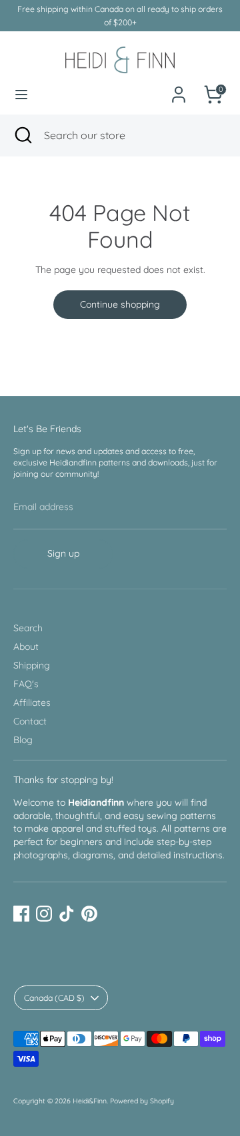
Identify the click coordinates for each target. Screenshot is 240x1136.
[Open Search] (22, 135)
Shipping (31, 665)
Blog (23, 740)
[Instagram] (44, 914)
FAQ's (26, 684)
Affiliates (32, 703)
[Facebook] (21, 914)
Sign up (63, 553)
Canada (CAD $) (54, 998)
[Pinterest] (89, 914)
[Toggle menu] (21, 94)
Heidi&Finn (90, 1100)
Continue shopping (120, 304)
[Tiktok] (67, 914)
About (26, 647)
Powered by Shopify (142, 1100)
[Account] (178, 87)
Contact (30, 721)
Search (28, 628)
